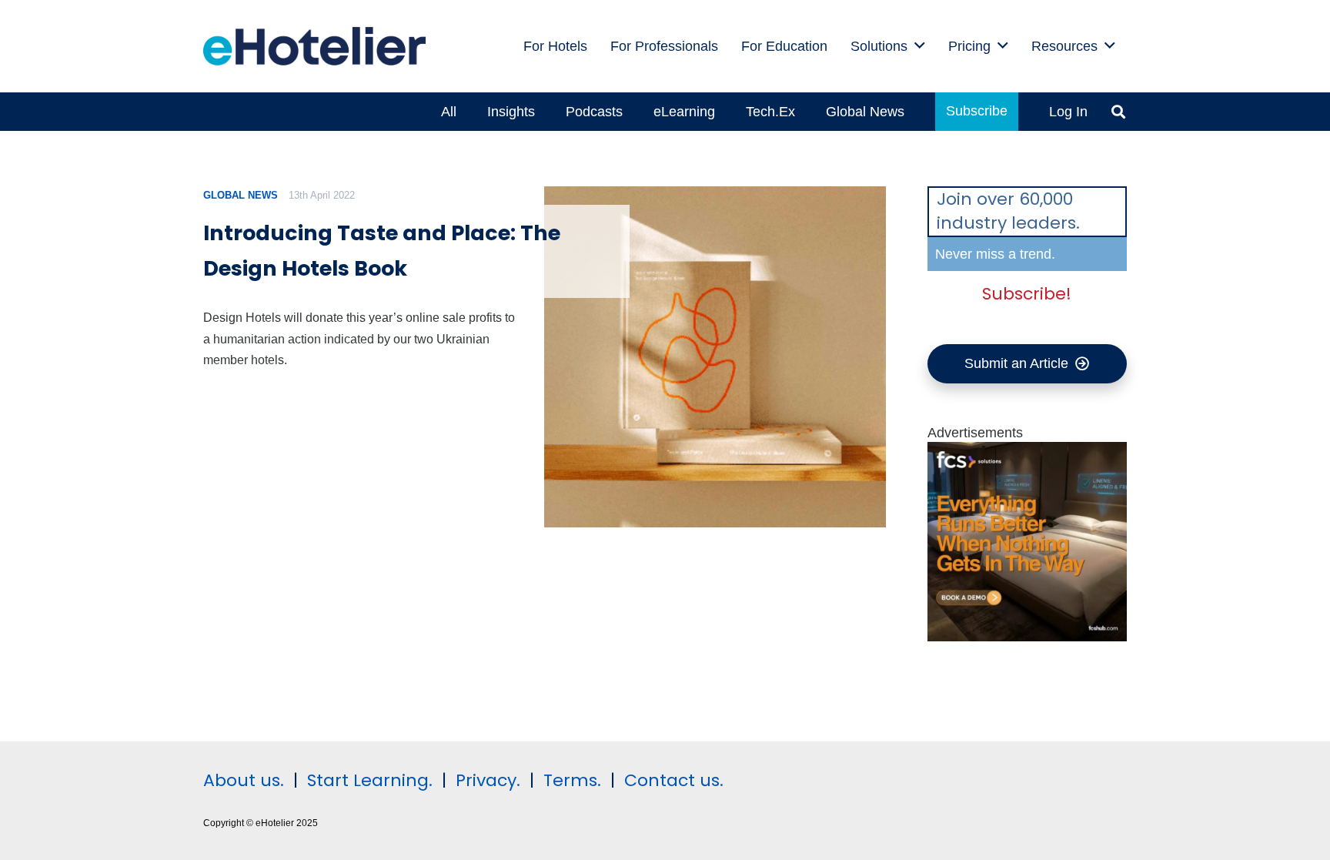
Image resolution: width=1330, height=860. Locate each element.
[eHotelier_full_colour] (314, 46)
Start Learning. (367, 780)
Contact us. (673, 780)
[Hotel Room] (1027, 636)
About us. (243, 780)
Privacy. (488, 780)
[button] (919, 46)
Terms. (572, 780)
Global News (240, 195)
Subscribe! (1026, 294)
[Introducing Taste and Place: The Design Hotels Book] (714, 356)
